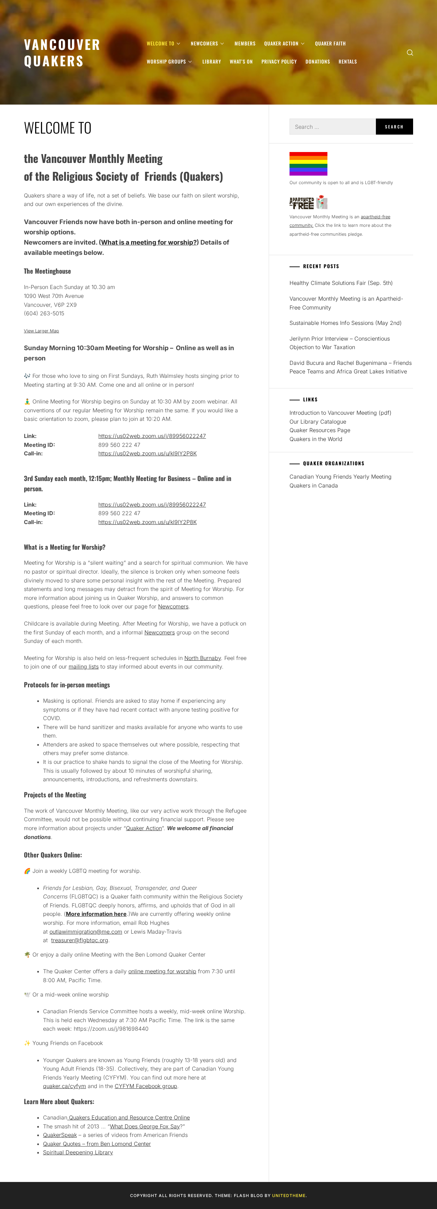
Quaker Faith (330, 43)
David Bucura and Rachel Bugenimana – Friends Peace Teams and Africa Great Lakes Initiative (351, 367)
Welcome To (160, 43)
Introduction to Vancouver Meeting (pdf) (341, 412)
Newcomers (204, 43)
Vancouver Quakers (62, 52)
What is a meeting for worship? (149, 242)
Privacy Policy (279, 61)
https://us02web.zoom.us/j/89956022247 (152, 435)
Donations (318, 61)
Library (211, 61)
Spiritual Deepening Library (78, 1152)
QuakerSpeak (60, 1134)
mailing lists (84, 666)
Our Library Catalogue (318, 421)
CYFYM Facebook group (146, 1086)
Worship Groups (166, 61)
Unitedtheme (289, 1195)
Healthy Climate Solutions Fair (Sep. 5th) (341, 282)
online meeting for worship (162, 971)
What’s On (241, 61)
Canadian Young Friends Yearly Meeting (341, 476)
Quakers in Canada (314, 485)
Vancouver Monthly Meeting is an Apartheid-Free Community (346, 303)
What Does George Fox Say (145, 1126)
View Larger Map (41, 330)
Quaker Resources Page (320, 430)
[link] (86, 931)
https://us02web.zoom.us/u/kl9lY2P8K (147, 453)
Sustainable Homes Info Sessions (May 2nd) (346, 322)
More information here (96, 913)
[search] (410, 52)
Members (245, 43)
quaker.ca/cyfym (64, 1086)
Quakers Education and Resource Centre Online (128, 1117)
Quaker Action (281, 43)
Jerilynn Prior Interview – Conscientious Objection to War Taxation (340, 343)
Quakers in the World (316, 439)
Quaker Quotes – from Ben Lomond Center (97, 1143)
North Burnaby (202, 658)
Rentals (348, 61)
